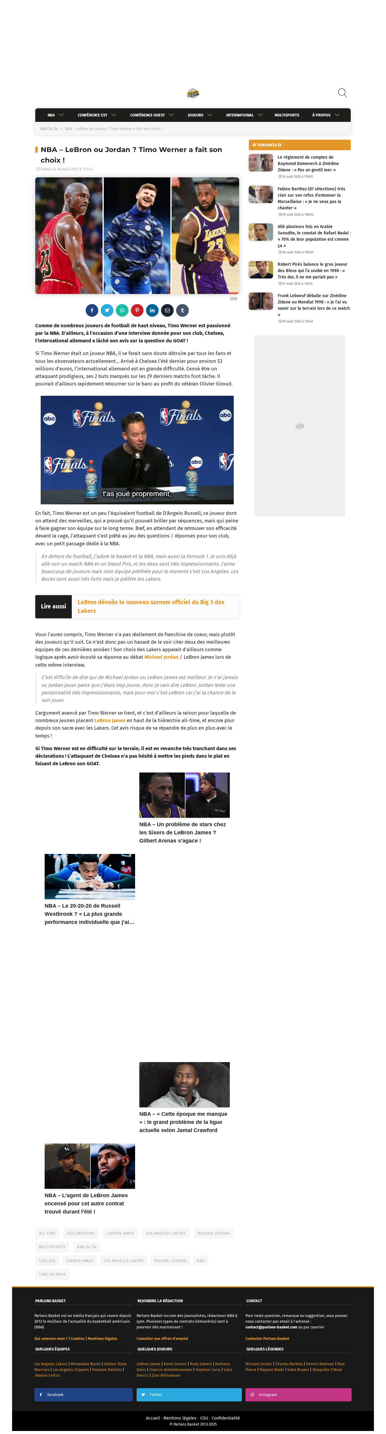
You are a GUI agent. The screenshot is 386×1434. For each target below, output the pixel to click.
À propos (321, 115)
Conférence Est (92, 115)
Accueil (153, 1418)
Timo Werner (52, 1274)
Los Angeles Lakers (166, 1233)
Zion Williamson (166, 1375)
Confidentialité (226, 1418)
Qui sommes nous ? (51, 1338)
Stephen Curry (207, 1369)
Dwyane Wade (272, 1369)
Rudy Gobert (201, 1364)
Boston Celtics (47, 1375)
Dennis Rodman (320, 1364)
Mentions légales (179, 1418)
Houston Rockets (107, 1369)
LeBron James (109, 720)
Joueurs (195, 115)
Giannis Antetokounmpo (170, 1369)
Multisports (287, 115)
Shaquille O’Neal (327, 1369)
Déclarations (81, 1233)
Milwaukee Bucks (85, 1364)
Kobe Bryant (298, 1369)
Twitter (156, 1394)
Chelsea (47, 1260)
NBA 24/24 (49, 128)
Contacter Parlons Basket (267, 1338)
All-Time (47, 1233)
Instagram (268, 1394)
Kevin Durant (175, 1364)
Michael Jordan (161, 657)
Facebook (55, 1394)
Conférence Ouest (147, 115)
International (240, 115)
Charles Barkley (289, 1364)
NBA (51, 115)
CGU (204, 1418)
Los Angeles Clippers (71, 1369)
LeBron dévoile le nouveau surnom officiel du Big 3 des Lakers (151, 606)
